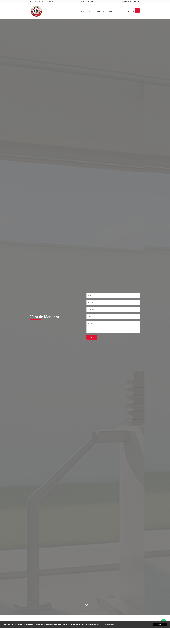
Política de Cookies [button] (107, 624)
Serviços (110, 11)
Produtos (99, 11)
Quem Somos (86, 11)
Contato (130, 11)
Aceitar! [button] (160, 624)
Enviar (91, 337)
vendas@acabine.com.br (132, 1)
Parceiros (120, 11)
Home (76, 11)
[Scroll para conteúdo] (86, 605)
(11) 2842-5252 (88, 1)
